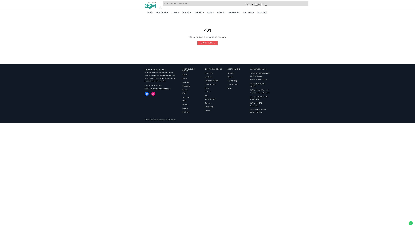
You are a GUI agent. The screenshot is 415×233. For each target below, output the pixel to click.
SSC (206, 95)
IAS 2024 (208, 77)
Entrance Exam (210, 84)
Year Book (185, 97)
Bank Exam (209, 73)
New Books (234, 12)
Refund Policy (232, 81)
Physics (185, 108)
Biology (184, 104)
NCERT (185, 75)
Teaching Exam (210, 99)
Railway (207, 92)
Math (184, 101)
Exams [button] (210, 12)
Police (207, 88)
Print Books (162, 12)
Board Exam (209, 107)
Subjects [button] (199, 12)
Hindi (184, 93)
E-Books (187, 12)
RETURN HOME (206, 43)
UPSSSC (208, 110)
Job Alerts (248, 12)
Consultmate (172, 119)
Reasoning (186, 86)
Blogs (229, 88)
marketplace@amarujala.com (160, 88)
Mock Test (262, 12)
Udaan (184, 90)
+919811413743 (155, 86)
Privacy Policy (232, 84)
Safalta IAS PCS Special (258, 80)
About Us (231, 73)
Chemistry (185, 112)
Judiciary (208, 103)
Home (150, 12)
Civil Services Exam (211, 81)
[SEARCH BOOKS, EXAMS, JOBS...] (160, 7)
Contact (230, 77)
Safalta (221, 12)
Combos (175, 12)
